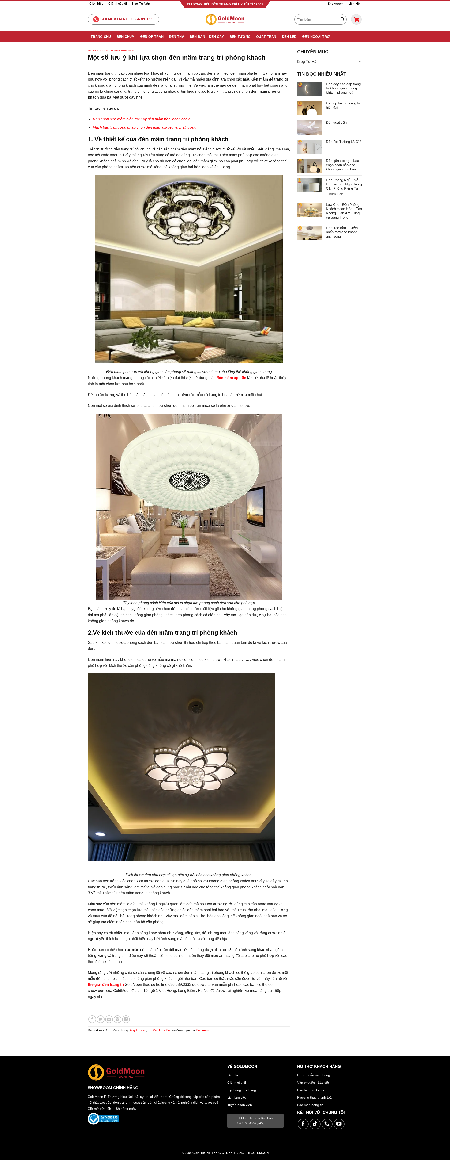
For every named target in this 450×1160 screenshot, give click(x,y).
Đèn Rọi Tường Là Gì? (343, 142)
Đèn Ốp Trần (152, 36)
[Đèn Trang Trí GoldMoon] (225, 19)
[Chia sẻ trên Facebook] (92, 1019)
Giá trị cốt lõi (117, 3)
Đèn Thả (176, 36)
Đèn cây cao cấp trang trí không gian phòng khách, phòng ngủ (343, 88)
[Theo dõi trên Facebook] (303, 1124)
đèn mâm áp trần (231, 378)
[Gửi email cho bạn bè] (109, 1019)
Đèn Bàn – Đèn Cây (207, 36)
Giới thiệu (96, 3)
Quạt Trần (266, 36)
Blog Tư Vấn (140, 3)
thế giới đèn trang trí (106, 985)
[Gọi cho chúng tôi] (327, 1124)
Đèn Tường (240, 36)
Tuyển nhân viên (239, 1105)
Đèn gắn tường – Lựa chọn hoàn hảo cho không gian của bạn (342, 165)
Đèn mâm (202, 1030)
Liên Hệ (354, 3)
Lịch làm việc (237, 1097)
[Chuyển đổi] (360, 61)
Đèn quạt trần (336, 122)
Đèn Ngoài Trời (316, 36)
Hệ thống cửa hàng (241, 1090)
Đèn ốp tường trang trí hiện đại (343, 105)
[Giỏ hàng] (356, 19)
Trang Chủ (101, 36)
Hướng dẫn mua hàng (313, 1075)
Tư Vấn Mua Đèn (121, 50)
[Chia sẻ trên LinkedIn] (126, 1019)
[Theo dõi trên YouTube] (339, 1124)
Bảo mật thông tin (310, 1105)
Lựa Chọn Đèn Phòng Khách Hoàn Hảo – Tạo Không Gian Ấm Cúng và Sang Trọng (344, 211)
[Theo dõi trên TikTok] (315, 1124)
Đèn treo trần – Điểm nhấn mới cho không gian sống (342, 232)
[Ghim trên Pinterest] (117, 1019)
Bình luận (334, 194)
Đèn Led (289, 36)
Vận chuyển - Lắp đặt (313, 1082)
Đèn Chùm (126, 36)
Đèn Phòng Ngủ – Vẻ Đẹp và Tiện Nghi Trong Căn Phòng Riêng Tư (344, 184)
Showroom (336, 3)
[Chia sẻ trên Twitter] (101, 1019)
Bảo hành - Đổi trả (310, 1090)
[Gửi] (342, 19)
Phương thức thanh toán (315, 1097)
